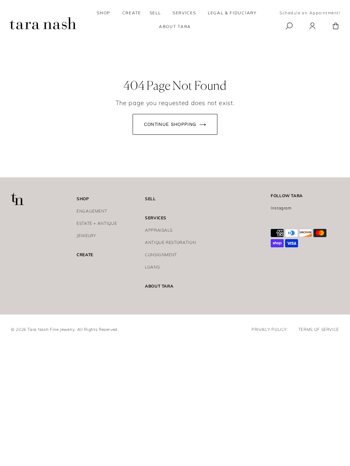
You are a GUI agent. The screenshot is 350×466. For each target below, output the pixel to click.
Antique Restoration (170, 242)
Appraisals (158, 230)
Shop (103, 12)
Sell (150, 198)
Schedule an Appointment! (310, 12)
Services (184, 12)
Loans (152, 267)
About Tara (159, 286)
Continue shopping (170, 124)
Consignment (161, 254)
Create (85, 254)
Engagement (92, 211)
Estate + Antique (97, 223)
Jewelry (86, 235)
